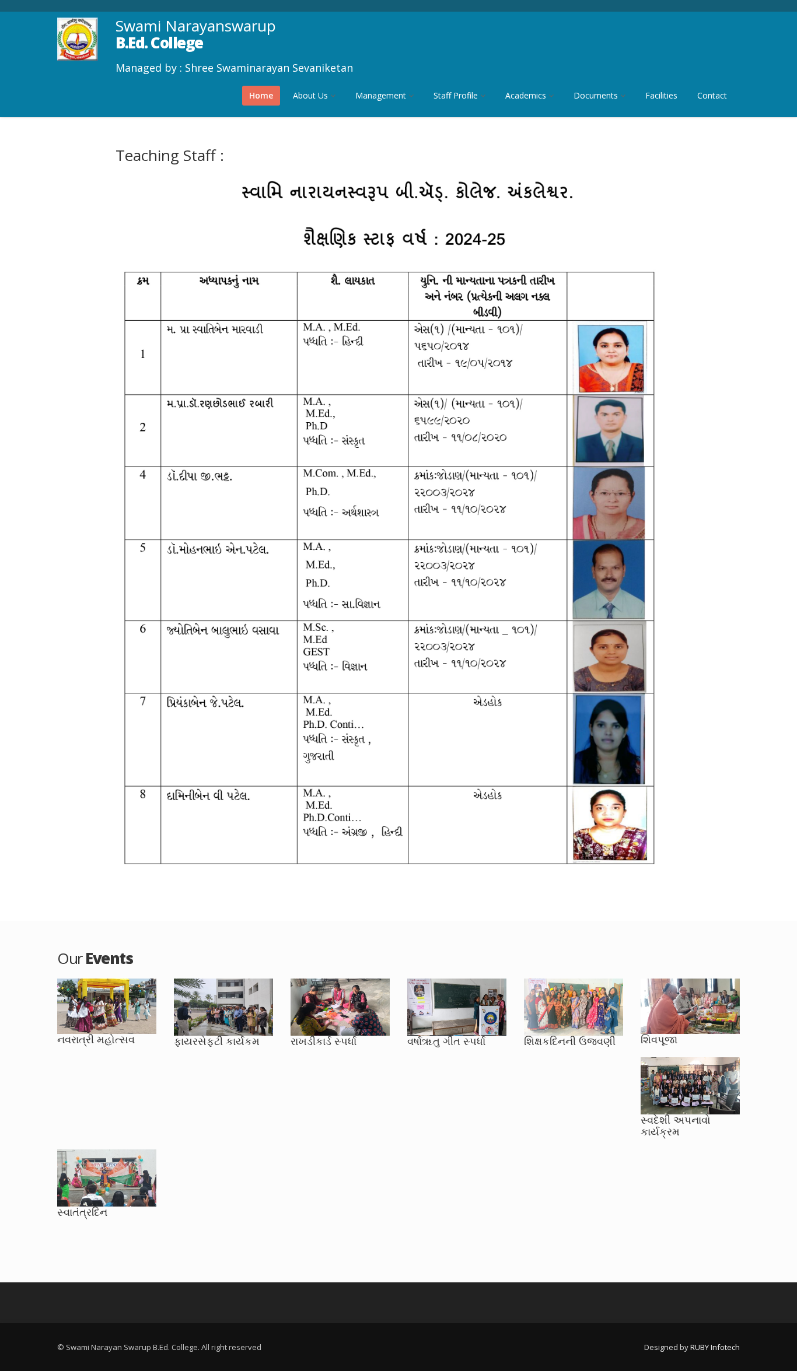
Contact (712, 95)
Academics (526, 95)
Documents (597, 95)
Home (261, 95)
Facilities (661, 95)
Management (381, 95)
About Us (311, 95)
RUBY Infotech (715, 1347)
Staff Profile (457, 95)
